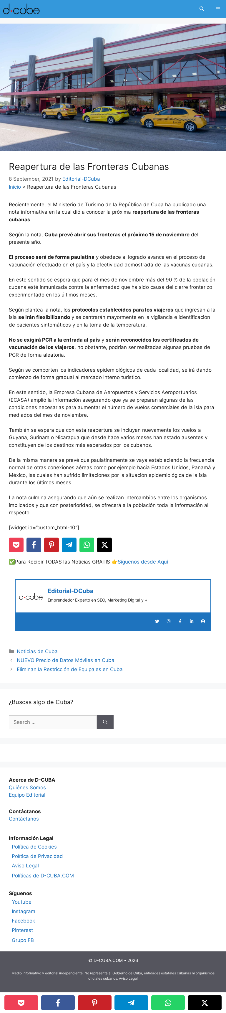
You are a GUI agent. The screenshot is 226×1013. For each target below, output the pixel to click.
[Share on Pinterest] (51, 545)
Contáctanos (24, 819)
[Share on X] (104, 545)
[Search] (105, 722)
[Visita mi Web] (203, 621)
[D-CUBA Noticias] (21, 9)
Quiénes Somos (27, 787)
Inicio (15, 187)
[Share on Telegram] (69, 545)
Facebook (23, 921)
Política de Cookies (34, 847)
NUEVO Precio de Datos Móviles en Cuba (65, 660)
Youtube (21, 902)
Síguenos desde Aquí (143, 562)
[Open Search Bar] (202, 9)
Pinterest (22, 930)
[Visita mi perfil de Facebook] (180, 621)
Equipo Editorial (27, 795)
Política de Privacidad (37, 856)
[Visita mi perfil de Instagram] (169, 621)
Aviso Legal (25, 865)
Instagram (23, 911)
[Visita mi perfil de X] (157, 621)
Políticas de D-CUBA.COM (43, 875)
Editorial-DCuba (71, 590)
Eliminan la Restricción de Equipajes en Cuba (70, 669)
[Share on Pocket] (16, 545)
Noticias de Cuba (37, 651)
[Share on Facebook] (33, 545)
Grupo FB (23, 940)
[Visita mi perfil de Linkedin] (192, 621)
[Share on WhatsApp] (86, 545)
